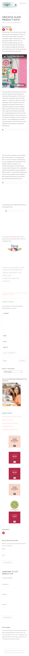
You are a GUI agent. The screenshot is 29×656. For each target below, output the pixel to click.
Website (5, 347)
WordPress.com (20, 652)
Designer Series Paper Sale (8, 420)
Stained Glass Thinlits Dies (11, 278)
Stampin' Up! (6, 281)
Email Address (5, 584)
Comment (6, 314)
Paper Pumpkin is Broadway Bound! (8, 293)
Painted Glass (7, 275)
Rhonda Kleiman (16, 22)
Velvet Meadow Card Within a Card (9, 429)
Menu (24, 3)
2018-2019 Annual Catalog (16, 267)
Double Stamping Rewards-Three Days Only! (11, 416)
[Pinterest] (3, 29)
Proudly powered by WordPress (14, 650)
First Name (4, 594)
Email (5, 341)
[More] (10, 29)
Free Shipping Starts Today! (8, 426)
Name (5, 335)
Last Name (4, 604)
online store (14, 236)
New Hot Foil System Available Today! (10, 423)
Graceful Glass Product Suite (12, 272)
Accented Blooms (21, 293)
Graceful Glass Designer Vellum (12, 269)
